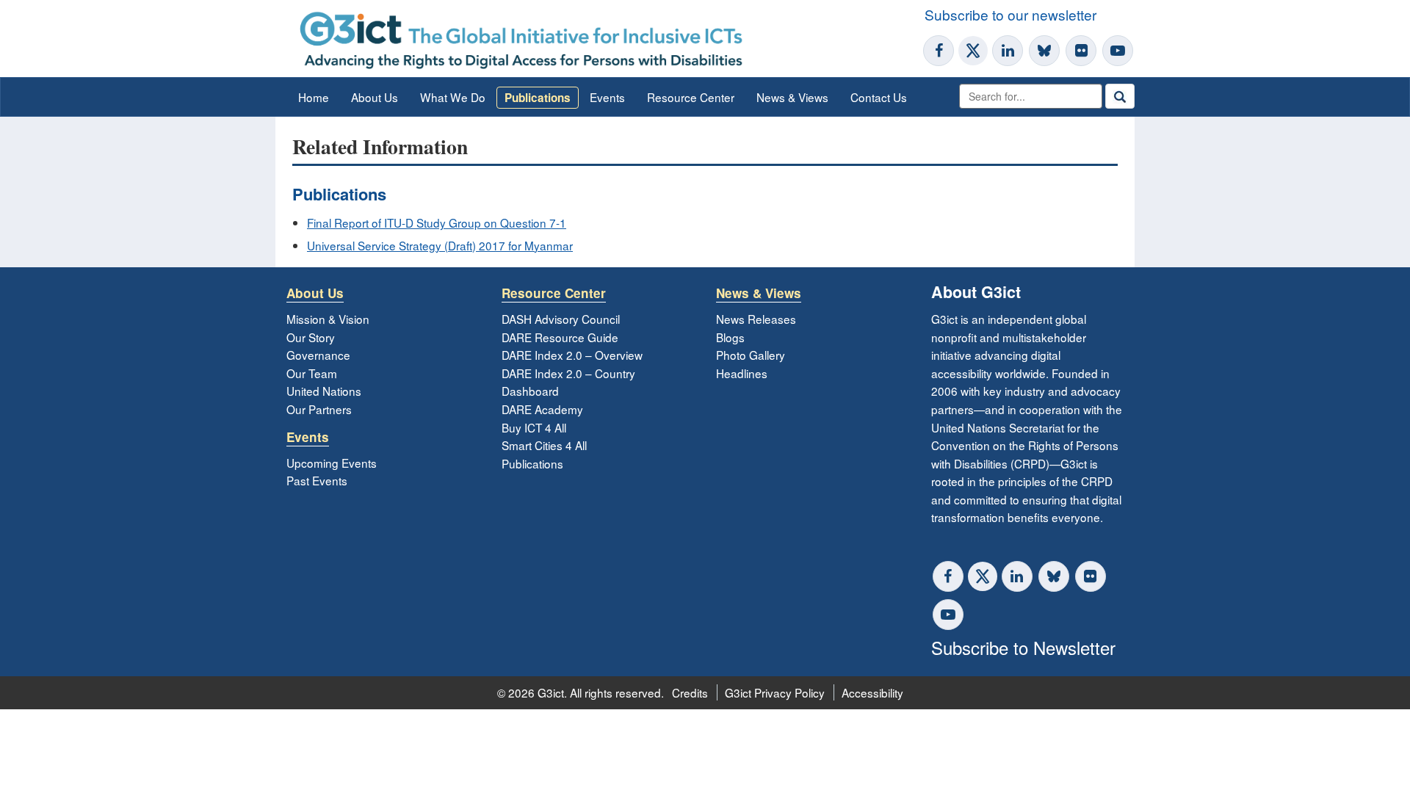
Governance (318, 355)
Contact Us (878, 97)
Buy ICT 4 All (534, 427)
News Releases (756, 319)
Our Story (310, 337)
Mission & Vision (327, 319)
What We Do (452, 97)
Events (607, 97)
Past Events (316, 480)
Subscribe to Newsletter (1023, 647)
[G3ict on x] (982, 576)
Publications (538, 98)
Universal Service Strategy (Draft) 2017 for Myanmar (440, 245)
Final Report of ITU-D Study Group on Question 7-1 (436, 222)
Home (313, 97)
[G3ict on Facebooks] (948, 576)
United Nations (323, 391)
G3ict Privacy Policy (775, 692)
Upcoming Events (331, 463)
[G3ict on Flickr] (1081, 51)
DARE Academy (542, 409)
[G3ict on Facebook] (938, 51)
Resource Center (690, 97)
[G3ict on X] (973, 51)
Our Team (311, 373)
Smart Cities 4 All (544, 445)
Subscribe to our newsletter (1010, 14)
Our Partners (319, 409)
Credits (690, 692)
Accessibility (872, 692)
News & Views (792, 97)
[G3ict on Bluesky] (1045, 51)
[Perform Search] (1120, 96)
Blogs (730, 337)
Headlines (741, 373)
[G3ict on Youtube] (1118, 51)
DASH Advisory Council (561, 319)
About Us (374, 97)
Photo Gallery (750, 355)
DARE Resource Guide (560, 337)
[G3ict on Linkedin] (1007, 51)
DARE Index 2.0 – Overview (572, 355)
